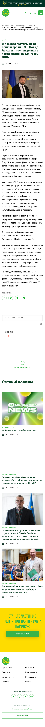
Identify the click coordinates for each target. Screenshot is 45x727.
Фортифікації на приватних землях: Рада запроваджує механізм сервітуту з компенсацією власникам (22, 589)
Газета (28, 682)
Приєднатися (22, 634)
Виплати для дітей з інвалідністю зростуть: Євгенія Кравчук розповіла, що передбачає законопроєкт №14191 (22, 480)
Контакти (29, 668)
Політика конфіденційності (22, 709)
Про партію (7, 668)
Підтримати (30, 677)
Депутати (6, 672)
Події (4, 40)
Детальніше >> (23, 5)
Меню (40, 12)
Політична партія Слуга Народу (13, 26)
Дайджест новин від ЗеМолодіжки (19, 430)
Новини (32, 26)
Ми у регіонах (8, 677)
